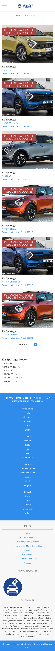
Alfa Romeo (27, 408)
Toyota (27, 504)
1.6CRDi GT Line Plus (11, 367)
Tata (27, 500)
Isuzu (27, 444)
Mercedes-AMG (27, 468)
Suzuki (27, 496)
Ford (27, 425)
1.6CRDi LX (7, 370)
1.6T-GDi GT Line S (10, 381)
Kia (26, 15)
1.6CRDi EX (7, 363)
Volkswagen (27, 509)
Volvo (27, 513)
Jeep (27, 449)
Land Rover (27, 457)
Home (19, 15)
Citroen (27, 421)
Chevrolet (27, 417)
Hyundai (27, 440)
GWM (27, 429)
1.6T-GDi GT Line (10, 374)
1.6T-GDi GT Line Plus (12, 377)
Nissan (27, 477)
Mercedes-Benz (27, 472)
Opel (27, 481)
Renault (27, 492)
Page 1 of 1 (24, 344)
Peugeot (27, 485)
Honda (28, 436)
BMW (27, 413)
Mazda (27, 464)
